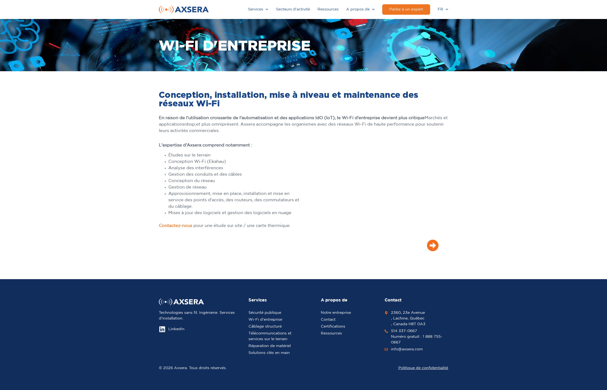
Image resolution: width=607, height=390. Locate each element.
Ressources (328, 9)
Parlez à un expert (406, 9)
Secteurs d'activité (293, 9)
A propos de (358, 9)
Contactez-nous (175, 226)
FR (440, 9)
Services (255, 9)
